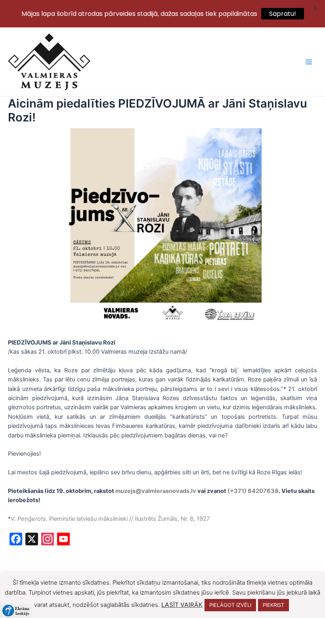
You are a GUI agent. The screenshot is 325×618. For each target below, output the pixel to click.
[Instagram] (47, 540)
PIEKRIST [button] (273, 605)
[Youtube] (63, 540)
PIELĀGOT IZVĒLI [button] (230, 605)
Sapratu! (282, 13)
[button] (16, 611)
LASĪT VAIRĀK (182, 604)
